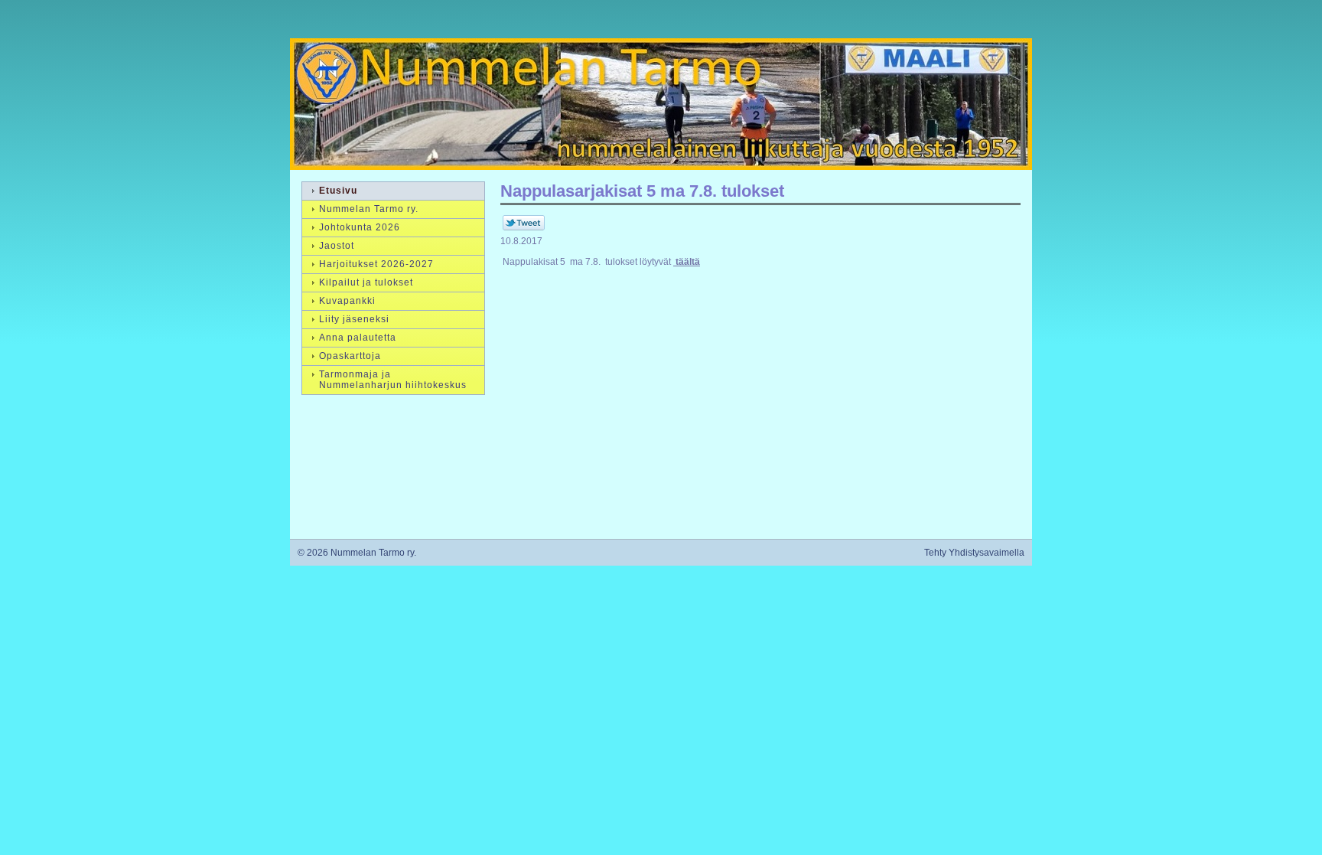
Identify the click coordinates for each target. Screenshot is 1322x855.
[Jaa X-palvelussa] (524, 227)
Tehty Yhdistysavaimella (974, 552)
